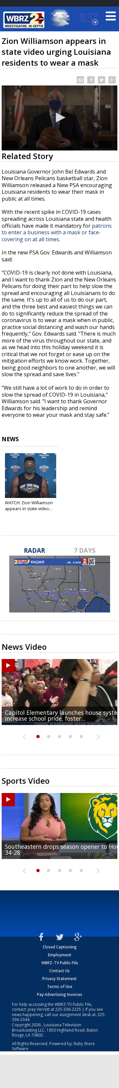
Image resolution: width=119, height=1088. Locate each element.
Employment (59, 955)
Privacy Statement (59, 978)
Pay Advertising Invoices (59, 994)
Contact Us (59, 970)
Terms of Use (59, 986)
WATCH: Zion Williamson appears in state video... (29, 505)
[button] (59, 117)
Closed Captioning (60, 947)
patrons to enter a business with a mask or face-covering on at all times (57, 232)
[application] (59, 117)
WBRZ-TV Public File (59, 963)
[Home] (24, 20)
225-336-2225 (68, 1009)
